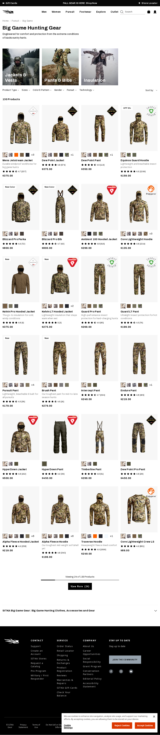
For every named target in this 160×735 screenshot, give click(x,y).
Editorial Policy (92, 678)
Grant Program (92, 666)
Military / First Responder (40, 677)
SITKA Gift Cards (67, 687)
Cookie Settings (68, 726)
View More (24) (80, 586)
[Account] (155, 11)
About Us (88, 646)
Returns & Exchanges (63, 661)
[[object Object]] (20, 66)
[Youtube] (131, 672)
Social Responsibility (92, 660)
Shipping (62, 655)
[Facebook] (111, 672)
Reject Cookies (122, 725)
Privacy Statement (23, 726)
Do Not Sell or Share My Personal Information (60, 726)
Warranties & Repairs (65, 681)
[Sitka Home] (22, 12)
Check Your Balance (64, 694)
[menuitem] (44, 11)
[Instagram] (121, 672)
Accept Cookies (145, 725)
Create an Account (37, 652)
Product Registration (64, 669)
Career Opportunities (91, 652)
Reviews (62, 675)
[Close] (154, 716)
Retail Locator (65, 650)
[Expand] (156, 611)
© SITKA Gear (10, 726)
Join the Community (125, 659)
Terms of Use (36, 726)
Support (36, 646)
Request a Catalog (37, 665)
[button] (151, 90)
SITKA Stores (39, 658)
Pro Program (38, 670)
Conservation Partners (91, 672)
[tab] (80, 611)
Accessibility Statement (91, 685)
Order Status (65, 646)
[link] (20, 66)
